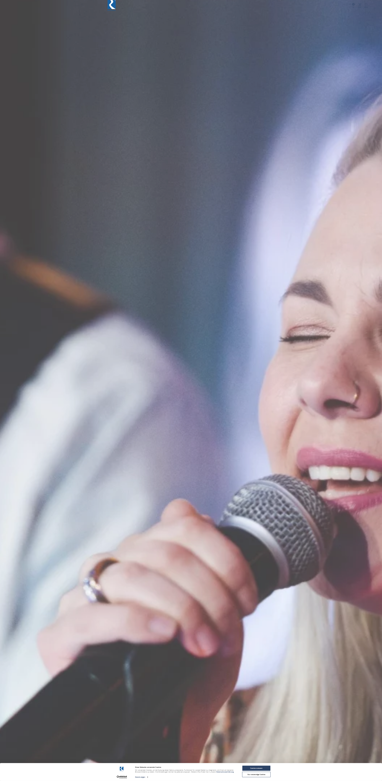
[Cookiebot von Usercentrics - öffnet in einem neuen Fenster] (122, 777)
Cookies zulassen (256, 768)
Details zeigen (140, 777)
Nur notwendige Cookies (256, 774)
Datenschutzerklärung (225, 772)
